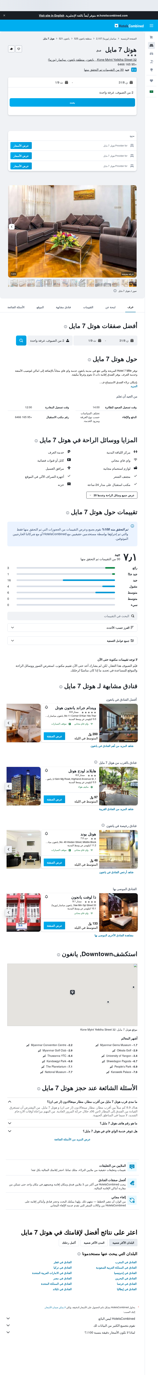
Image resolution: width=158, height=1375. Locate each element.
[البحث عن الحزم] (151, 61)
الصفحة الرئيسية (129, 38)
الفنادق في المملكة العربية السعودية (116, 1267)
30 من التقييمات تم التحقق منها (104, 69)
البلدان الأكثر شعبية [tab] (123, 1242)
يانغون (67, 38)
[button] (4, 15)
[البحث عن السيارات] (151, 53)
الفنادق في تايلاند (62, 1289)
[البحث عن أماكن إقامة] (151, 45)
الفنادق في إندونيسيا (125, 1273)
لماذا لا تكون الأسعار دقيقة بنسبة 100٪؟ (110, 1332)
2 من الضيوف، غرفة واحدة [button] (116, 92)
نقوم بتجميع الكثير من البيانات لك (114, 1325)
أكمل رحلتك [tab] (69, 1242)
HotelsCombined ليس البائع (116, 1318)
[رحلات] (151, 81)
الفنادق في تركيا (63, 1267)
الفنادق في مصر (62, 1278)
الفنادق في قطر (63, 1262)
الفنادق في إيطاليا (127, 1289)
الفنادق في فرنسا (127, 1283)
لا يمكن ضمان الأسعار (55, 1307)
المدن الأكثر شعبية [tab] (94, 1242)
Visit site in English (51, 15)
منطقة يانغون (85, 38)
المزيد (134, 386)
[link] (112, 746)
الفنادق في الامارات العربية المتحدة (52, 1273)
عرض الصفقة (54, 736)
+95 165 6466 (127, 64)
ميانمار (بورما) (109, 38)
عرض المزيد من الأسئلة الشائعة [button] (72, 1139)
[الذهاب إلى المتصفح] (151, 70)
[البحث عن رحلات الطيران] (151, 37)
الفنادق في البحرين (126, 1278)
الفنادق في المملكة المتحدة (56, 1283)
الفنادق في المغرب (126, 1262)
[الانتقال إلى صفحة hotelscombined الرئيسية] (129, 25)
